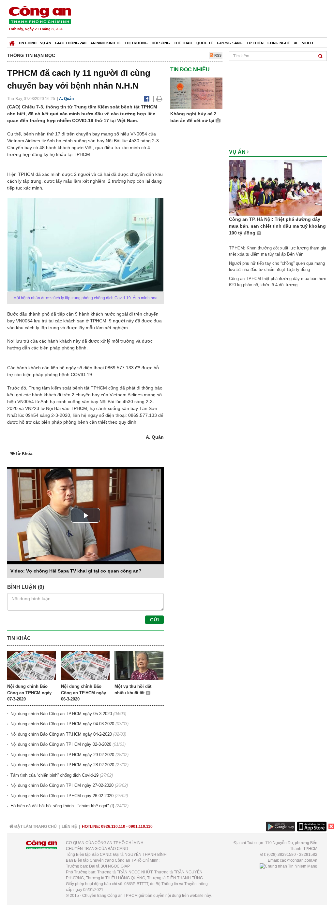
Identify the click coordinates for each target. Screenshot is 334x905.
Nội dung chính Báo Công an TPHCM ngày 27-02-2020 (62, 785)
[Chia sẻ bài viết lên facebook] (146, 99)
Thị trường (136, 43)
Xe (296, 43)
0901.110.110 (141, 826)
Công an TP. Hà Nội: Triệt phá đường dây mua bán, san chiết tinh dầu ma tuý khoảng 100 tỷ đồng (277, 226)
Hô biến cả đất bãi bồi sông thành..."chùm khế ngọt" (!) (62, 805)
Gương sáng (230, 43)
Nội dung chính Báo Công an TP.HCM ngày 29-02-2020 (62, 754)
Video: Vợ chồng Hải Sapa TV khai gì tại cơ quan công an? (76, 570)
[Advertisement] (208, 19)
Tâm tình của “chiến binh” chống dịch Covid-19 (54, 775)
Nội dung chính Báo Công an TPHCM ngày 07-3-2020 (29, 692)
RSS (217, 55)
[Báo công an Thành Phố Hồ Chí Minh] (39, 14)
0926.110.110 (113, 826)
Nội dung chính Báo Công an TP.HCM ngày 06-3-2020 (83, 692)
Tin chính (27, 43)
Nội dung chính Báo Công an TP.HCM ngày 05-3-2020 (61, 713)
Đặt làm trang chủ (35, 826)
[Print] (159, 99)
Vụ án (45, 43)
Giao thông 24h (70, 43)
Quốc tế (204, 43)
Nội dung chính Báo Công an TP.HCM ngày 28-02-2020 (62, 764)
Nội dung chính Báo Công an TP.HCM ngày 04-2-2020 (61, 734)
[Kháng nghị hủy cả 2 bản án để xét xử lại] (196, 93)
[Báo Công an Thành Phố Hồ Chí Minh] (12, 41)
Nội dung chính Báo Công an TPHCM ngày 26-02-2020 (62, 795)
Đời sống (161, 43)
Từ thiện (255, 43)
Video (307, 43)
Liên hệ (69, 826)
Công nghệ (278, 43)
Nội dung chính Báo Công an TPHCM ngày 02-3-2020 (60, 744)
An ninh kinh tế (105, 43)
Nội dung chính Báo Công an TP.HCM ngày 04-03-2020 (62, 723)
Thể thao (183, 43)
